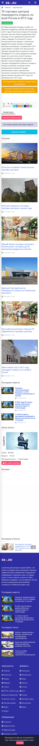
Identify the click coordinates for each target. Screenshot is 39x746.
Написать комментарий (12, 118)
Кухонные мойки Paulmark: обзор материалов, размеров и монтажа (25, 644)
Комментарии (8, 112)
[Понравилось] (3, 104)
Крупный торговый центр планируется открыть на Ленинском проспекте (18, 290)
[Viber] (28, 106)
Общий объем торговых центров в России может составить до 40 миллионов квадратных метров (18, 246)
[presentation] (5, 547)
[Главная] (2, 7)
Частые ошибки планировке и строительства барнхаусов (25, 653)
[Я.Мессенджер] (14, 106)
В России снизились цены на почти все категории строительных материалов (19, 90)
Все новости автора (12, 463)
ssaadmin (8, 106)
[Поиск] (29, 3)
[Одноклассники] (19, 106)
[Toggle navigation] (35, 2)
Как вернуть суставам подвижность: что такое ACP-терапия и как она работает (24, 547)
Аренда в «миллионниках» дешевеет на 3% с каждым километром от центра (25, 392)
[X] (25, 106)
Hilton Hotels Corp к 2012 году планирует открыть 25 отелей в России (16, 369)
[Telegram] (22, 106)
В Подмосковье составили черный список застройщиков (20, 83)
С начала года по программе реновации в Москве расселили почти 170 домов (25, 417)
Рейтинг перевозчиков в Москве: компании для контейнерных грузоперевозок (24, 635)
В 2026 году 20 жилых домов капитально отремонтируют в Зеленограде (23, 405)
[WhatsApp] (31, 106)
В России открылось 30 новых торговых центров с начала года (17, 207)
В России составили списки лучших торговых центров (18, 168)
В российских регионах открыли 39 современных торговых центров (18, 330)
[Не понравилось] (8, 104)
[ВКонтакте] (17, 106)
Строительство (7, 23)
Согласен (20, 743)
